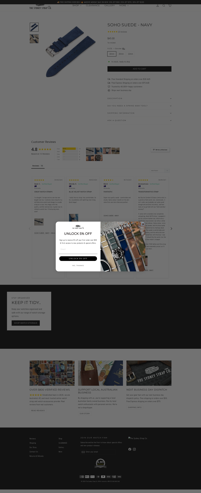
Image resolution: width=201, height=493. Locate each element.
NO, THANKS (78, 265)
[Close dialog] (142, 224)
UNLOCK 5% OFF (78, 258)
